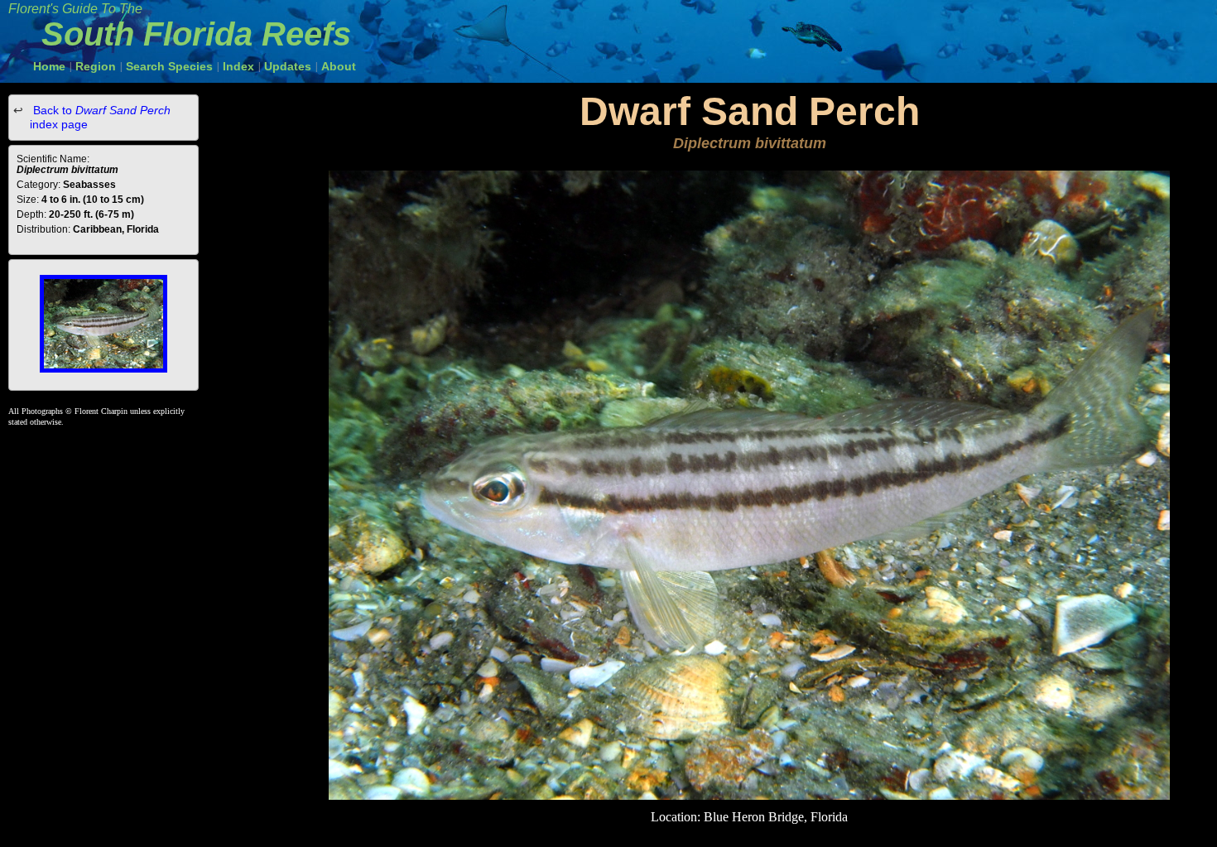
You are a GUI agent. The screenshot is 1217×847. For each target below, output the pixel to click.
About (338, 66)
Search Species (169, 66)
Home (49, 66)
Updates (287, 66)
